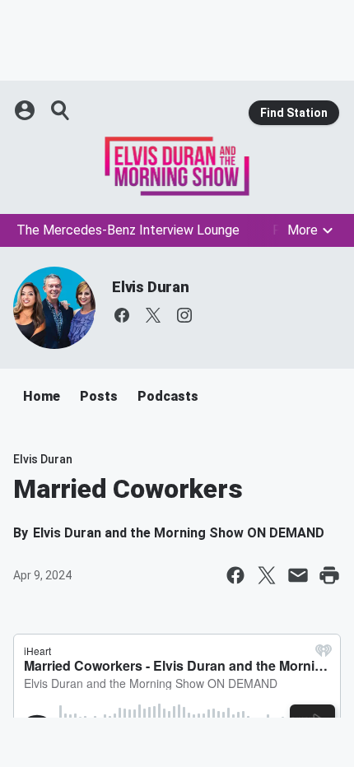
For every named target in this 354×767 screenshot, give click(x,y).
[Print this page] (329, 575)
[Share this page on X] (266, 575)
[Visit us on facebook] (122, 315)
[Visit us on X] (153, 315)
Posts (99, 396)
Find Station (294, 112)
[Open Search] (61, 110)
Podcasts (167, 396)
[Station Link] (177, 166)
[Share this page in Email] (298, 575)
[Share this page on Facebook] (235, 575)
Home (41, 396)
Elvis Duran (150, 286)
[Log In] (26, 110)
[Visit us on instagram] (184, 315)
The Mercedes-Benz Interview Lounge (128, 230)
